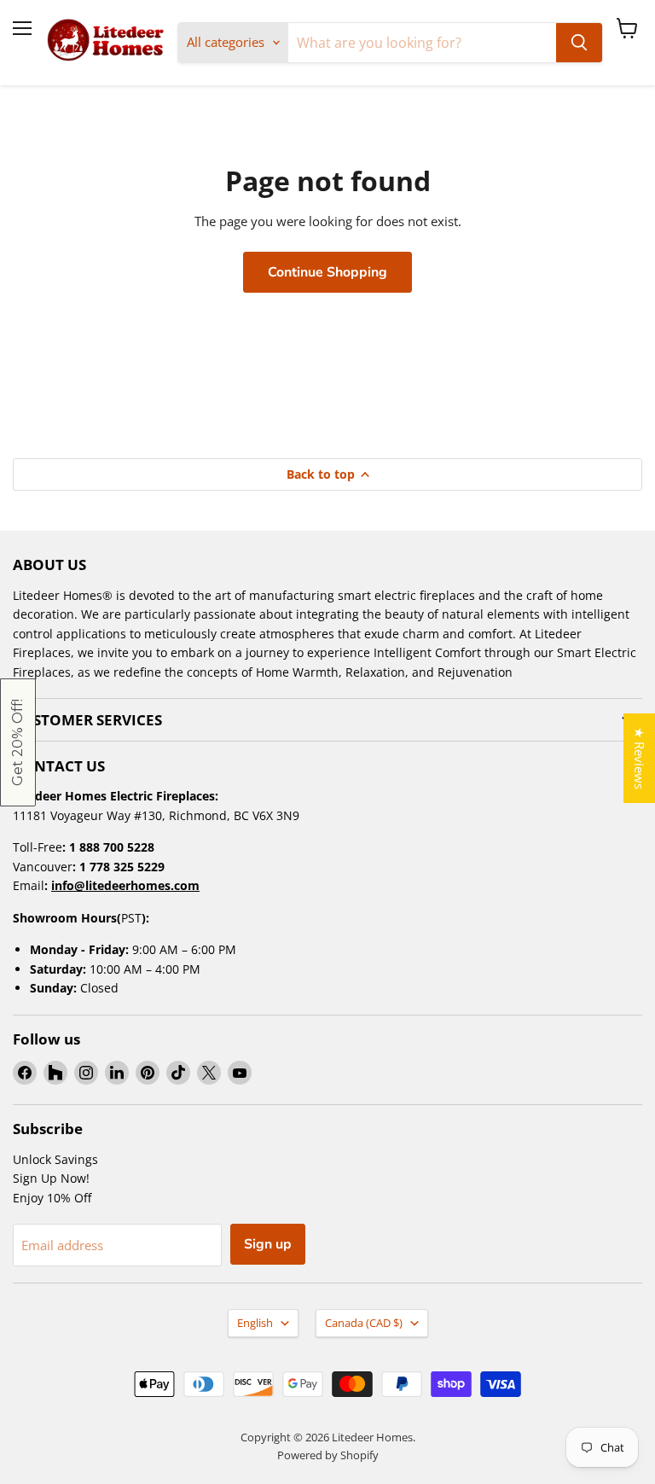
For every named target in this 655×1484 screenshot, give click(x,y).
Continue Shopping (327, 272)
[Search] (579, 42)
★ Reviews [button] (639, 758)
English (255, 1322)
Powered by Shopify (328, 1455)
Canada (364, 1322)
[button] (18, 742)
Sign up (268, 1244)
